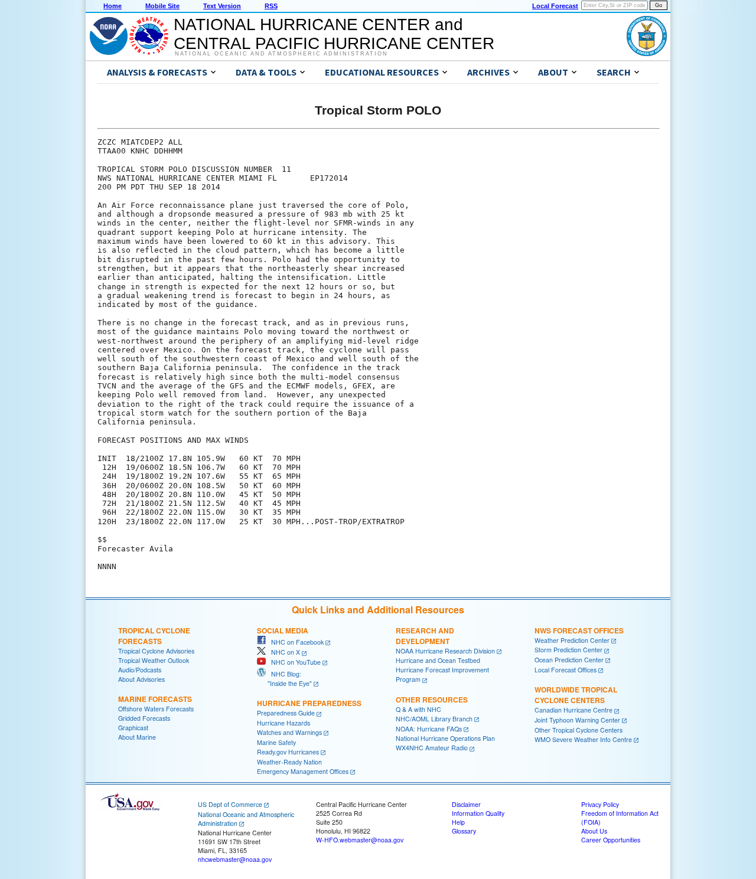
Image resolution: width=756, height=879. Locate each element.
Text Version (222, 5)
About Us (594, 830)
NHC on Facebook (295, 642)
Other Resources (432, 699)
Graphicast (133, 727)
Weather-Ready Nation (289, 761)
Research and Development (425, 635)
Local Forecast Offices (566, 669)
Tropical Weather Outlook (153, 660)
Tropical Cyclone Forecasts (154, 635)
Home (112, 5)
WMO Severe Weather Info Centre (583, 739)
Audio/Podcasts (139, 669)
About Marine (137, 737)
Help (458, 822)
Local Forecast (555, 5)
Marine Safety (276, 742)
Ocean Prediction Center (569, 659)
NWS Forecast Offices (579, 630)
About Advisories (141, 679)
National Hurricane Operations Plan (445, 738)
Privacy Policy (600, 804)
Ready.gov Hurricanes (288, 751)
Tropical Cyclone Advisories (156, 650)
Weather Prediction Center (572, 640)
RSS (271, 5)
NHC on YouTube (293, 662)
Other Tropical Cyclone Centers (579, 730)
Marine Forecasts (155, 699)
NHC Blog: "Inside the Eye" (284, 678)
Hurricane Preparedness (309, 703)
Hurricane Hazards (283, 722)
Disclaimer (466, 804)
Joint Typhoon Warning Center (577, 719)
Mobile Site (162, 5)
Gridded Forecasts (144, 718)
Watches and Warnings (289, 732)
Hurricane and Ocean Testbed (438, 660)
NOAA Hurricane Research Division (445, 650)
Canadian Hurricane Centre (573, 709)
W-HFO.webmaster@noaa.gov (359, 839)
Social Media (282, 630)
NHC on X (283, 652)
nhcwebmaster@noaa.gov (235, 859)
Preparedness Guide (286, 712)
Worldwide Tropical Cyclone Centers (576, 694)
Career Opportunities (610, 839)
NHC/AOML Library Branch (434, 718)
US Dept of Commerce (230, 804)
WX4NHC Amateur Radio (432, 747)
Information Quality (478, 813)
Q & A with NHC (418, 709)
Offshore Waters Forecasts (156, 708)
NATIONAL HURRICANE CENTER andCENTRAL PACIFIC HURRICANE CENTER (334, 34)
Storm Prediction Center (568, 649)
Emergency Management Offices (302, 771)
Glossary (464, 830)
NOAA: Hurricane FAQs (429, 728)
